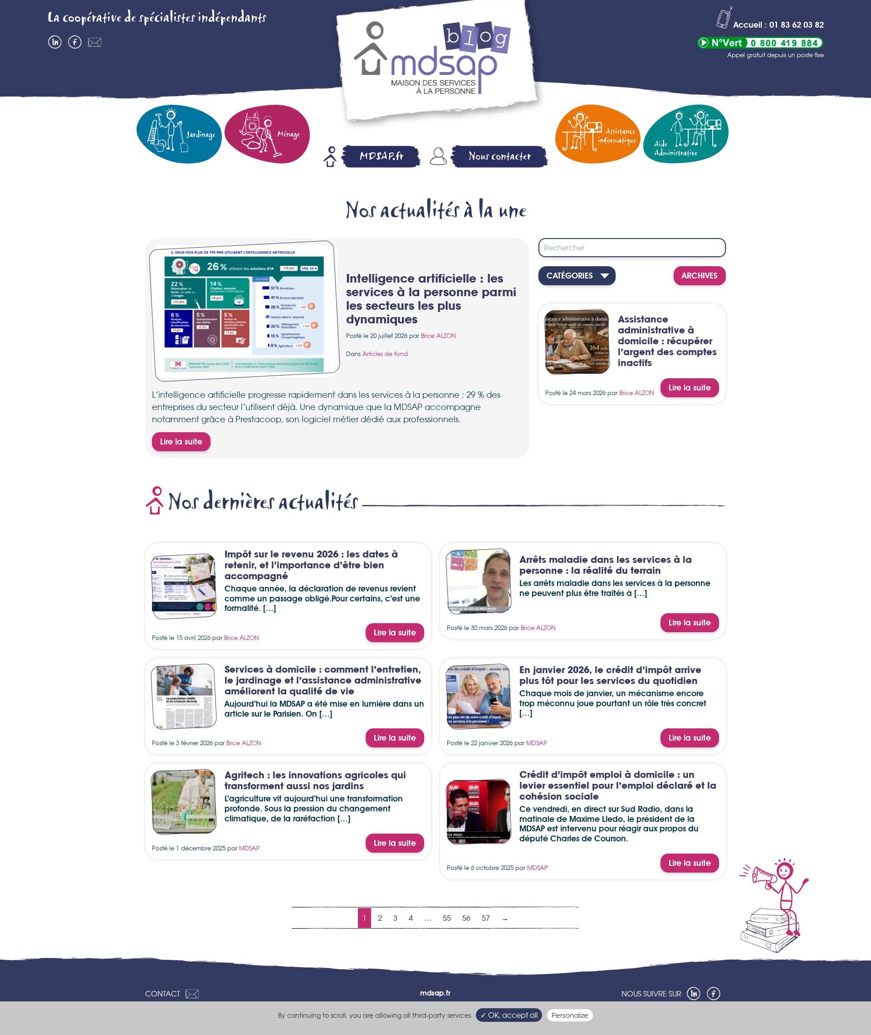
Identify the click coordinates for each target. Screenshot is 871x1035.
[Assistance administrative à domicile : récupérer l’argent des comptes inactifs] (577, 368)
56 (466, 918)
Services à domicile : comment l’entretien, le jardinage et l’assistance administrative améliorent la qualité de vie (323, 681)
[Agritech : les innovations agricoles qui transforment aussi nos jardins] (183, 828)
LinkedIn (55, 42)
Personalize (570, 1015)
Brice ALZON (438, 335)
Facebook (75, 42)
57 (486, 918)
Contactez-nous (95, 42)
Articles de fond (385, 353)
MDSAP (536, 743)
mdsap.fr (435, 993)
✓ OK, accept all (509, 1015)
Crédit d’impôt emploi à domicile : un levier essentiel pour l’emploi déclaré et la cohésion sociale (617, 786)
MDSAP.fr (381, 156)
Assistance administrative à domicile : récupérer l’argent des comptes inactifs (667, 342)
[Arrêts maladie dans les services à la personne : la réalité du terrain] (478, 607)
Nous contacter (500, 156)
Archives (700, 276)
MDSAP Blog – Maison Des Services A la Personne (437, 66)
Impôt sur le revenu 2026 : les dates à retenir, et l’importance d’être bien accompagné (311, 566)
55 (447, 918)
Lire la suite (181, 442)
